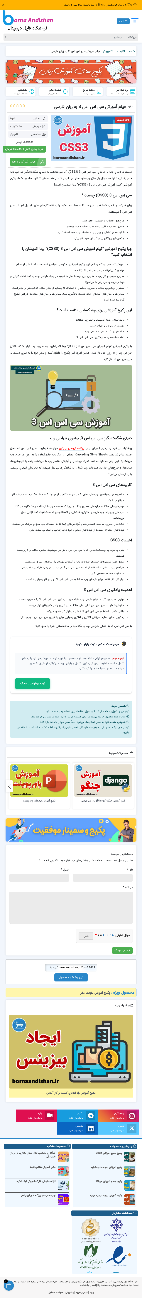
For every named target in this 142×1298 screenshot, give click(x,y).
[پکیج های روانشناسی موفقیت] (71, 830)
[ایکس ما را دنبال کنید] (131, 1128)
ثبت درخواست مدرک (32, 683)
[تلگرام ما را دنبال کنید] (90, 1115)
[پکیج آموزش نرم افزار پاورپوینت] (39, 780)
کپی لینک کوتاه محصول (71, 977)
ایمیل (65, 869)
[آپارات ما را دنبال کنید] (49, 1115)
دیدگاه (128, 887)
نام (130, 869)
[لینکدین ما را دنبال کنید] (90, 1128)
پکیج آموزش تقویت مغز (95, 992)
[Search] (7, 37)
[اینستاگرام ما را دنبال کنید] (131, 1115)
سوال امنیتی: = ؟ (112, 935)
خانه (132, 51)
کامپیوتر (108, 51)
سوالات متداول (55, 1292)
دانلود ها (121, 51)
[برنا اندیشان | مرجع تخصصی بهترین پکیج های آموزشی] (28, 21)
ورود (91, 1292)
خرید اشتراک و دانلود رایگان (23, 162)
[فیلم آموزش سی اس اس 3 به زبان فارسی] (92, 138)
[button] (3, 5)
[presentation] (9, 786)
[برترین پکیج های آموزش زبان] (71, 71)
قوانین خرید (81, 1292)
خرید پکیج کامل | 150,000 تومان (24, 149)
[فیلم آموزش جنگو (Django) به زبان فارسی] (103, 780)
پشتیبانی (69, 1292)
